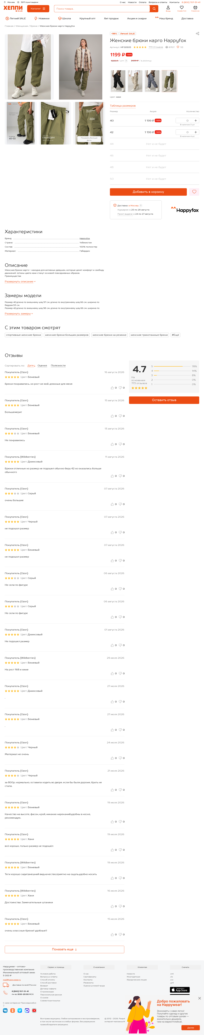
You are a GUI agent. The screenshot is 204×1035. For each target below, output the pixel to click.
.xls (171, 977)
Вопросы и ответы (158, 2)
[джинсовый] (152, 81)
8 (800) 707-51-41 (191, 2)
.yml (172, 983)
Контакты (174, 2)
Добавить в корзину (148, 192)
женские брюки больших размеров (66, 334)
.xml (172, 974)
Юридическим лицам (137, 980)
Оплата (142, 2)
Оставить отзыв (164, 400)
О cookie (44, 998)
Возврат (44, 986)
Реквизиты (88, 983)
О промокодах (47, 992)
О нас (123, 2)
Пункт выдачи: (125, 214)
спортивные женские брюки (23, 334)
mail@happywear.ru (12, 980)
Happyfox (85, 238)
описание (19, 281)
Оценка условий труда (94, 986)
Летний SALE (127, 33)
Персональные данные (51, 995)
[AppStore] (180, 990)
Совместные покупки (50, 1001)
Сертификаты (89, 977)
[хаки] (169, 81)
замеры (18, 313)
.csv (171, 980)
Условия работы (48, 974)
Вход (168, 11)
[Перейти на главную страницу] (13, 9)
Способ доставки (48, 983)
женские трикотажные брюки (149, 334)
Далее (190, 1027)
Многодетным (133, 977)
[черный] (118, 81)
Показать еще (62, 949)
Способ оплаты (47, 980)
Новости (132, 2)
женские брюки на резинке (109, 334)
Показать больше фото (89, 139)
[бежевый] (135, 81)
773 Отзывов (156, 47)
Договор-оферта (48, 989)
